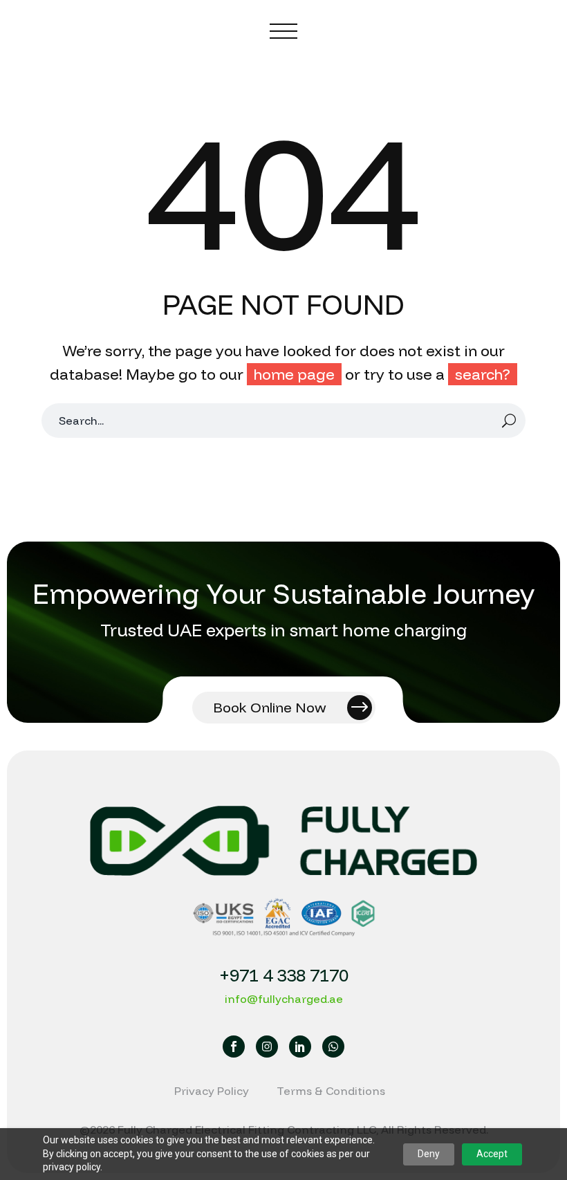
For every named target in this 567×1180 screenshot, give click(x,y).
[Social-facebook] (234, 1046)
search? (482, 374)
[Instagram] (267, 1046)
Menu (283, 31)
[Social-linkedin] (300, 1046)
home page (294, 374)
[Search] (509, 420)
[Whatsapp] (333, 1046)
